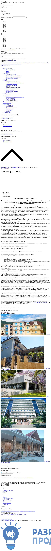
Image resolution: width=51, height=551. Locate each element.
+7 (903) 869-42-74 (30, 511)
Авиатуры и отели (7, 126)
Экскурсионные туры (8, 498)
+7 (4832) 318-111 (4, 118)
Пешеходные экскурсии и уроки (13, 87)
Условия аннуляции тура (11, 107)
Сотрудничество (9, 105)
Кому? (2, 10)
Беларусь (8, 86)
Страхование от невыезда (11, 100)
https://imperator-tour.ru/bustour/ (40, 302)
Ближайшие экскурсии (11, 74)
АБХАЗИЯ (19, 167)
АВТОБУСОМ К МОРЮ (10, 167)
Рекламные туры (9, 108)
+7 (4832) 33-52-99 (22, 511)
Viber (14, 472)
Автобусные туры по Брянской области (15, 82)
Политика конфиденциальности (8, 520)
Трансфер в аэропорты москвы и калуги (15, 97)
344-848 (10, 118)
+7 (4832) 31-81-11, (5, 511)
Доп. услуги (6, 499)
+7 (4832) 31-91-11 (13, 511)
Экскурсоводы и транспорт (12, 88)
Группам (5, 80)
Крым (7, 71)
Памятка (8, 111)
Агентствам (6, 104)
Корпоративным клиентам (12, 78)
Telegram (19, 472)
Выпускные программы (11, 85)
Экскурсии (5, 73)
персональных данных (10, 49)
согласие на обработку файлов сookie (25, 62)
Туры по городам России (11, 84)
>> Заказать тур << (5, 168)
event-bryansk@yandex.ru (6, 519)
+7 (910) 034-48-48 (22, 514)
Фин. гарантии (9, 106)
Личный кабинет (7, 112)
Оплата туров (9, 110)
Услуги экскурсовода (10, 98)
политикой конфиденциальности (26, 477)
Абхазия (7, 72)
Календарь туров (7, 103)
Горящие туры (6, 501)
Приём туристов (9, 92)
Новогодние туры (10, 90)
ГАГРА (24, 167)
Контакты (8, 94)
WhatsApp (9, 472)
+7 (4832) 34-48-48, (5, 514)
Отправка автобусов (7, 101)
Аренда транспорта (10, 99)
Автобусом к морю (7, 68)
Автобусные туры (7, 124)
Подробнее (3, 65)
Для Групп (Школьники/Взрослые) (14, 75)
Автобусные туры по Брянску (12, 81)
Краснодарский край (10, 69)
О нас (4, 93)
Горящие (5, 79)
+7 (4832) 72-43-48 (13, 514)
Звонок (3, 472)
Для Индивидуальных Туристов (13, 77)
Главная (2, 167)
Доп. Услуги (6, 95)
